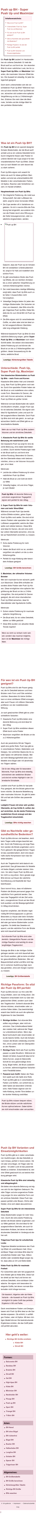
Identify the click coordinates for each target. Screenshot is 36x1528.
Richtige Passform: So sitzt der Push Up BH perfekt (17, 46)
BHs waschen (11, 1493)
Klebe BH (19, 1342)
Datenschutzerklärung (25, 1505)
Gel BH (9, 1378)
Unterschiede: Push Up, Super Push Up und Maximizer (17, 27)
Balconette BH (11, 1361)
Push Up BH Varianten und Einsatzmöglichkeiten (15, 52)
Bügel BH (10, 1440)
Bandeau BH (11, 1365)
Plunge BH (10, 1399)
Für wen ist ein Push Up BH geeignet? (16, 33)
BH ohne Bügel (12, 1431)
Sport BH (9, 1407)
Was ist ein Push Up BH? (15, 23)
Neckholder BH (12, 1394)
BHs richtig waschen (22, 822)
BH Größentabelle (22, 976)
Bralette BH (10, 1370)
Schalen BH (10, 1456)
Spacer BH (10, 1460)
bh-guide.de (7, 1503)
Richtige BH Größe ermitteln (19, 1339)
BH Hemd (10, 1427)
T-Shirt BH (10, 1415)
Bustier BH (10, 1444)
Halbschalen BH (12, 1448)
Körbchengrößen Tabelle (22, 359)
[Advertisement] (18, 123)
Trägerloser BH (12, 1464)
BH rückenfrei (11, 1435)
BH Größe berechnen (22, 567)
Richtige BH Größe (13, 1489)
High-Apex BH (11, 1382)
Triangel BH (10, 1411)
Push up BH (10, 1403)
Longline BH (11, 1452)
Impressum (17, 1503)
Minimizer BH (11, 1390)
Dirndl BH (19, 1346)
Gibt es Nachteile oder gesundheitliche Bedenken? (18, 40)
